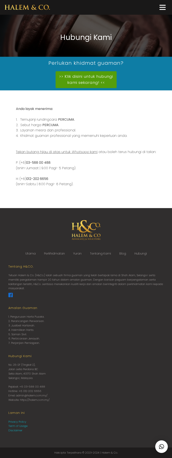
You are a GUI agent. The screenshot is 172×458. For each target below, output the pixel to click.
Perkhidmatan (54, 253)
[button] (161, 446)
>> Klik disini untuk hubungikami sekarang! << (86, 79)
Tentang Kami (100, 253)
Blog (122, 253)
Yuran (77, 253)
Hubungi (140, 253)
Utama (30, 253)
